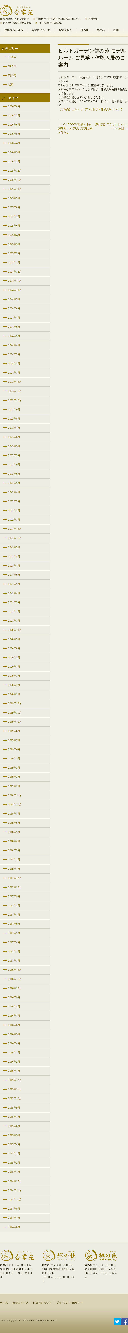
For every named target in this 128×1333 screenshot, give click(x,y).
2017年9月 (14, 896)
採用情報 (93, 19)
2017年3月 (14, 951)
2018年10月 (15, 804)
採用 (116, 30)
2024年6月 (14, 326)
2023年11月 (15, 391)
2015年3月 (14, 1153)
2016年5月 (14, 1034)
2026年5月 (14, 133)
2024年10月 (15, 290)
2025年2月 (14, 253)
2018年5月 (14, 832)
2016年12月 (15, 969)
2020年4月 (14, 666)
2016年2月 (14, 1061)
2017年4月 (14, 942)
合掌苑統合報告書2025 (50, 23)
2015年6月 (14, 1126)
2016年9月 (14, 997)
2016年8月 (14, 1006)
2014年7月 (14, 1217)
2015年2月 (14, 1162)
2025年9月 (14, 198)
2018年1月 (14, 868)
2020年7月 (14, 657)
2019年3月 (14, 767)
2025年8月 (14, 207)
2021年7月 (14, 565)
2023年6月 (14, 437)
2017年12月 (15, 878)
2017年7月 (14, 914)
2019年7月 (14, 740)
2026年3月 (14, 152)
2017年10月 (15, 887)
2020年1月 (14, 694)
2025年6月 (14, 225)
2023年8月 (14, 418)
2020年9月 (14, 639)
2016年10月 (15, 988)
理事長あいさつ (13, 30)
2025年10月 (15, 189)
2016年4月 (14, 1043)
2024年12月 (15, 271)
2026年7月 (14, 115)
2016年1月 (14, 1070)
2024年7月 (14, 317)
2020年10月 (15, 630)
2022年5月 (14, 483)
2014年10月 (15, 1199)
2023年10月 (15, 400)
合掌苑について (41, 30)
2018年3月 (14, 850)
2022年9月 (14, 464)
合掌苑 (12, 57)
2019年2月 (14, 776)
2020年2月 (14, 685)
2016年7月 (14, 1015)
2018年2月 (14, 859)
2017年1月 (14, 960)
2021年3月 (14, 602)
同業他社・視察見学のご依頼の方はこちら (58, 19)
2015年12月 (15, 1080)
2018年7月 (14, 813)
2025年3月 (14, 244)
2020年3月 (14, 675)
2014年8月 (14, 1208)
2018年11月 (15, 795)
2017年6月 (14, 923)
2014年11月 (15, 1190)
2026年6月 (14, 124)
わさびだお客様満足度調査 (17, 23)
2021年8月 (14, 556)
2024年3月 (14, 354)
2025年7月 (14, 216)
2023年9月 (14, 409)
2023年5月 (14, 446)
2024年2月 (14, 363)
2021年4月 (14, 593)
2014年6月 (14, 1227)
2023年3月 (14, 455)
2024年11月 (15, 280)
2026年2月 (14, 161)
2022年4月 (14, 492)
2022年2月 (14, 510)
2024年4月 (14, 345)
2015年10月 (15, 1098)
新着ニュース (20, 1302)
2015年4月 (14, 1144)
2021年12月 (15, 528)
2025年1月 (14, 262)
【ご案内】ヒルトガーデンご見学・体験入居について (90, 109)
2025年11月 (15, 179)
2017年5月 (14, 933)
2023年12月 (15, 381)
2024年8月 (14, 308)
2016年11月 (15, 979)
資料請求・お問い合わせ (16, 19)
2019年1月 (14, 786)
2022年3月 (14, 501)
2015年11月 (15, 1089)
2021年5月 (14, 584)
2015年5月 (14, 1135)
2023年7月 (14, 427)
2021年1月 (14, 620)
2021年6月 (14, 574)
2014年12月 (15, 1181)
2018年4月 (14, 841)
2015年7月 (14, 1116)
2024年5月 (14, 336)
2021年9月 (14, 547)
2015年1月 (14, 1171)
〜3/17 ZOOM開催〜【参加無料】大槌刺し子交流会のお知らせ (75, 128)
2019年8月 (14, 731)
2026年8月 (14, 106)
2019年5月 (14, 758)
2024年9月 (14, 299)
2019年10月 (15, 721)
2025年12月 (15, 170)
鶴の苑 (101, 30)
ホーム (4, 1302)
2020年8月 (14, 648)
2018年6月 (14, 822)
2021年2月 (14, 611)
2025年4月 (14, 234)
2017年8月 (14, 905)
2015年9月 (14, 1107)
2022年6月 (14, 473)
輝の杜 (84, 30)
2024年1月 (14, 372)
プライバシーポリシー (69, 1302)
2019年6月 (14, 749)
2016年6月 (14, 1025)
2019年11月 (15, 712)
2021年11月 (15, 538)
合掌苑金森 (65, 30)
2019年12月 (15, 703)
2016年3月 (14, 1052)
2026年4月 (14, 143)
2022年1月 (14, 519)
